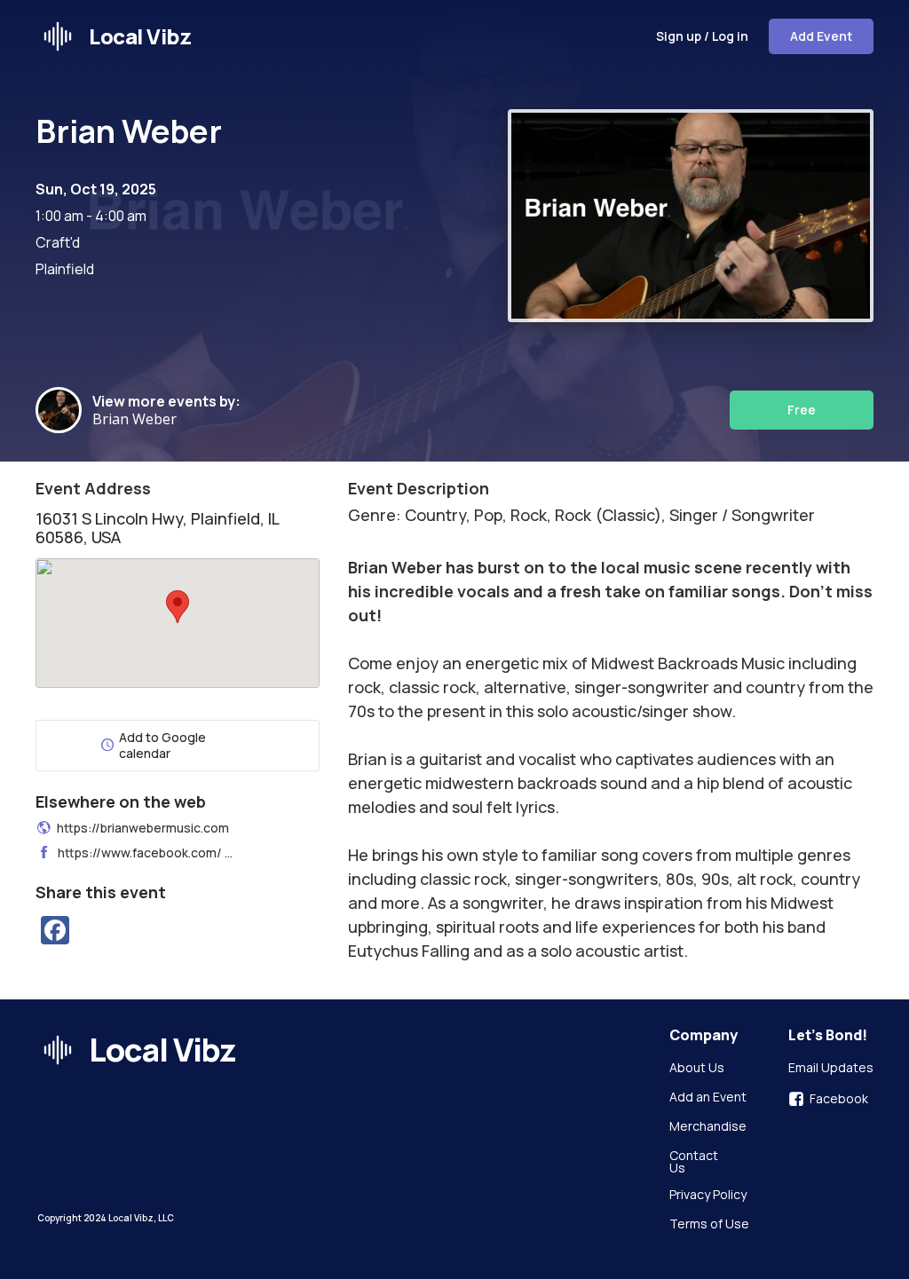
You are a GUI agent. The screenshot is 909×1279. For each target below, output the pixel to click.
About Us (696, 1069)
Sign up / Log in (702, 36)
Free (801, 409)
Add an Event (708, 1098)
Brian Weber (138, 419)
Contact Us (695, 1161)
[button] (177, 606)
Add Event (821, 36)
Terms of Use (709, 1225)
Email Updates (830, 1069)
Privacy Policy (708, 1195)
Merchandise (708, 1127)
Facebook (839, 1099)
